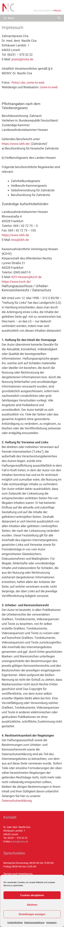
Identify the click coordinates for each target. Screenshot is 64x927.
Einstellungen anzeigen (32, 914)
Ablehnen (32, 904)
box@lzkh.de (20, 239)
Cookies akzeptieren (32, 895)
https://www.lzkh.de (15, 235)
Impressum (51, 922)
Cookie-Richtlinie (15, 922)
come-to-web (35, 82)
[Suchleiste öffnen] (59, 18)
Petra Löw (18, 82)
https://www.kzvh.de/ (16, 281)
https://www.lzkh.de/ (16, 143)
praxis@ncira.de (22, 59)
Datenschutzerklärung (34, 922)
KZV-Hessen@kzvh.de (26, 277)
